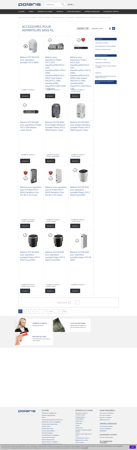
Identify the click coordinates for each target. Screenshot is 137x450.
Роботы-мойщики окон (103, 49)
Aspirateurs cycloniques (102, 62)
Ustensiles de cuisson (82, 438)
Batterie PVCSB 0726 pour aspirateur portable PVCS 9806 (29, 60)
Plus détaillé (84, 448)
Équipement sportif (108, 435)
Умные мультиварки (48, 431)
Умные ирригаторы (48, 439)
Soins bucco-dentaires (107, 413)
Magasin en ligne (39, 337)
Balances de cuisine (81, 440)
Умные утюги (46, 426)
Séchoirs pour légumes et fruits (83, 435)
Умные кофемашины (48, 415)
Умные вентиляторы (48, 437)
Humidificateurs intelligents (50, 435)
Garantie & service (39, 323)
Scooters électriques (106, 437)
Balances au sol (104, 420)
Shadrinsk (98, 73)
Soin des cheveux (105, 415)
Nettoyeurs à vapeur (101, 43)
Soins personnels (107, 410)
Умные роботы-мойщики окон (52, 444)
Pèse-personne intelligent (50, 442)
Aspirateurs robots (101, 59)
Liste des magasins (78, 323)
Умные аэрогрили (47, 428)
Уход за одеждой (105, 428)
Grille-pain (78, 423)
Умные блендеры (47, 433)
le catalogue (32, 17)
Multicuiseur (79, 421)
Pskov (44, 417)
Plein (64, 311)
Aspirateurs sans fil (81, 17)
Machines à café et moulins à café (81, 414)
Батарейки (103, 431)
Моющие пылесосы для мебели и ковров (105, 66)
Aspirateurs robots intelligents (51, 422)
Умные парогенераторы (49, 424)
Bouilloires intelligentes (49, 413)
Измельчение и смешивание (80, 418)
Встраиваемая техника (106, 442)
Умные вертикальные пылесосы (52, 420)
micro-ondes (79, 442)
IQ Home (45, 410)
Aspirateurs (70, 17)
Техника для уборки (59, 17)
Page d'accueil (22, 17)
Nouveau (81, 28)
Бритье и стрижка (105, 417)
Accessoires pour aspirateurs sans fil (104, 82)
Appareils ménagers (44, 17)
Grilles (77, 425)
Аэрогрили (79, 428)
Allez (51, 311)
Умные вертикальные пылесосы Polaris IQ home (105, 76)
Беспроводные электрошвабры (105, 46)
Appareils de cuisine (84, 410)
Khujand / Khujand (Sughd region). (83, 431)
